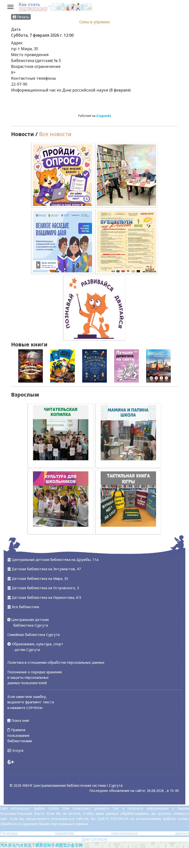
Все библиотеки (25, 606)
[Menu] (10, 7)
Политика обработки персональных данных (94, 833)
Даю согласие (94, 839)
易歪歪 (61, 845)
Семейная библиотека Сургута (33, 634)
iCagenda (103, 116)
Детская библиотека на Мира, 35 (40, 578)
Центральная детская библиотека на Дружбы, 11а (55, 559)
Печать (22, 17)
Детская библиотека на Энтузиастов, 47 (46, 569)
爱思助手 (47, 845)
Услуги (17, 750)
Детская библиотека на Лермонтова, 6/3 (46, 597)
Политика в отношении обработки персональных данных (55, 662)
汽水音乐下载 (27, 845)
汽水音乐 (8, 845)
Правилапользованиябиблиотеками (19, 735)
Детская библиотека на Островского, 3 (45, 588)
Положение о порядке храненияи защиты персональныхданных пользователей (34, 677)
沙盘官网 (75, 845)
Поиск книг (20, 720)
